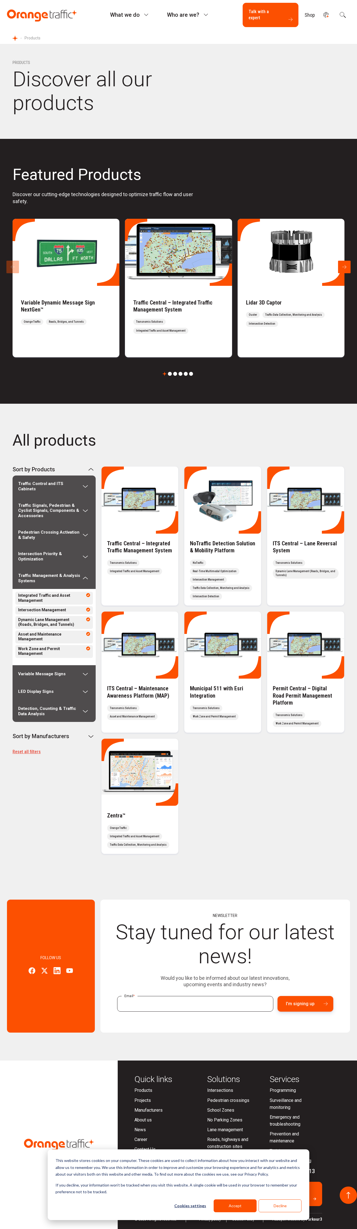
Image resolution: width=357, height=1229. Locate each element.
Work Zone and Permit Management (39, 651)
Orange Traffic (32, 321)
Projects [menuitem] (142, 1100)
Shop (310, 15)
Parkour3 (314, 1219)
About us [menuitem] (143, 1120)
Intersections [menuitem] (220, 1090)
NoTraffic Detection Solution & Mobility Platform (222, 547)
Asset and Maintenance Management (39, 636)
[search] (342, 14)
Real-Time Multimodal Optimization (215, 571)
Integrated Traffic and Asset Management (160, 330)
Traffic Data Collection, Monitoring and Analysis (293, 314)
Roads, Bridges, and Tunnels (66, 321)
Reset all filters (27, 751)
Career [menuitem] (140, 1139)
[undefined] (326, 14)
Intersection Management (42, 610)
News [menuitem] (140, 1129)
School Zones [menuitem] (220, 1110)
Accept (235, 1205)
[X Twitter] (44, 971)
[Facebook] (31, 971)
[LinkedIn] (57, 971)
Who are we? (183, 14)
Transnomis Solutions (149, 321)
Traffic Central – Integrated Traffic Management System (173, 306)
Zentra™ (116, 815)
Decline (280, 1205)
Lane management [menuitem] (225, 1129)
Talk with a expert (259, 14)
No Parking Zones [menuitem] (224, 1120)
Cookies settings (190, 1205)
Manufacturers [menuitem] (148, 1110)
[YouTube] (69, 971)
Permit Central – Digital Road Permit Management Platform (302, 695)
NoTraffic (198, 562)
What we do (125, 14)
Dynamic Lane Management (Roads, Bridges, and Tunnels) (46, 622)
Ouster (253, 314)
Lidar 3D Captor (264, 302)
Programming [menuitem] (283, 1090)
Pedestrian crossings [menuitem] (228, 1100)
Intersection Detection (262, 323)
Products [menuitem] (143, 1090)
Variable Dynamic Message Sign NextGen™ (58, 306)
